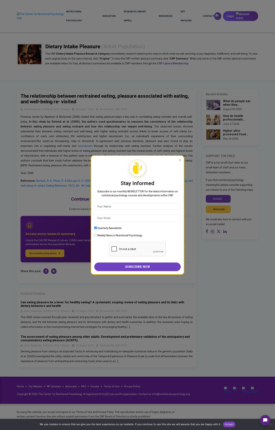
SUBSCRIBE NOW (137, 267)
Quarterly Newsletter (109, 228)
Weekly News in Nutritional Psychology (119, 235)
